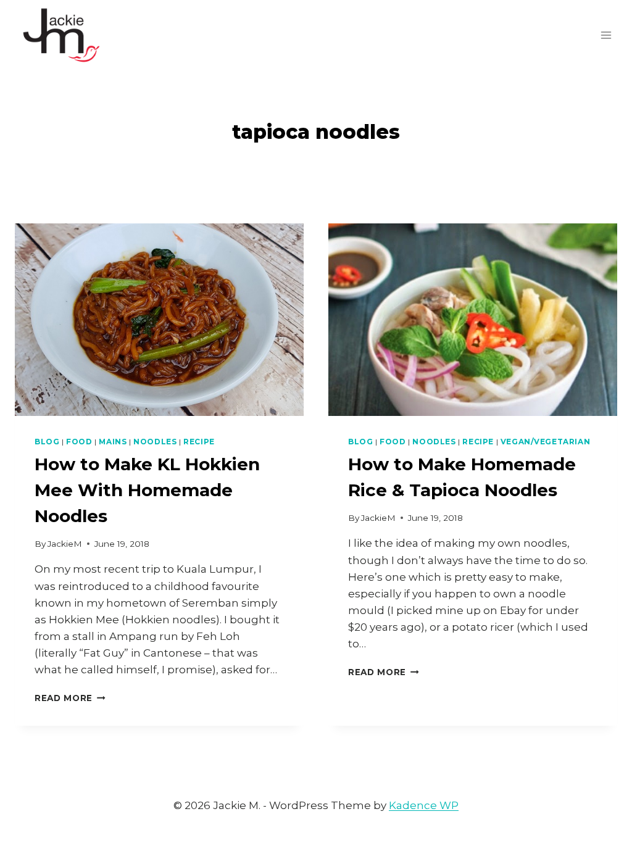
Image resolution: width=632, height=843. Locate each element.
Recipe (199, 441)
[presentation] (159, 319)
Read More (70, 698)
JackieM (65, 544)
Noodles (155, 441)
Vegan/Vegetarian (546, 441)
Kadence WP (424, 805)
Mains (113, 441)
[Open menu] (605, 34)
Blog (47, 441)
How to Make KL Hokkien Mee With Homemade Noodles (147, 490)
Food (79, 441)
